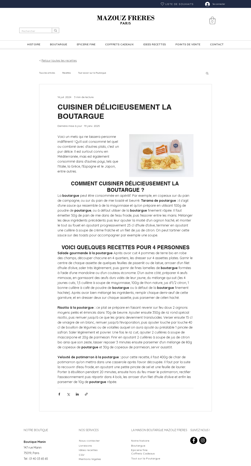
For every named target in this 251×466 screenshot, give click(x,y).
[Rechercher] (55, 30)
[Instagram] (202, 440)
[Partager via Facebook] (59, 394)
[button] (212, 20)
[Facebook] (193, 440)
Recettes (66, 72)
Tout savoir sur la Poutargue (92, 72)
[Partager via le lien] (86, 394)
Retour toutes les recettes (59, 60)
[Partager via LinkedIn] (77, 394)
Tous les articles (47, 72)
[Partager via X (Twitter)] (68, 394)
